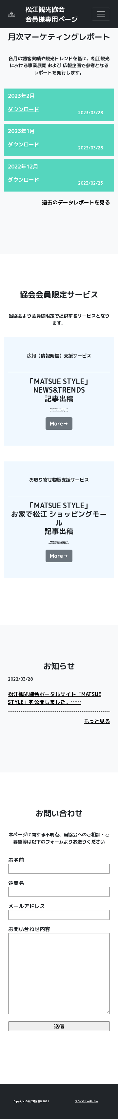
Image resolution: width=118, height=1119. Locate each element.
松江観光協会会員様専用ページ (51, 14)
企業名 (16, 883)
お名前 (16, 860)
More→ (59, 423)
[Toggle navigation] (101, 14)
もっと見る (97, 721)
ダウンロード (23, 109)
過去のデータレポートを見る (76, 202)
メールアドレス (26, 906)
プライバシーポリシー (86, 1101)
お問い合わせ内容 (29, 929)
